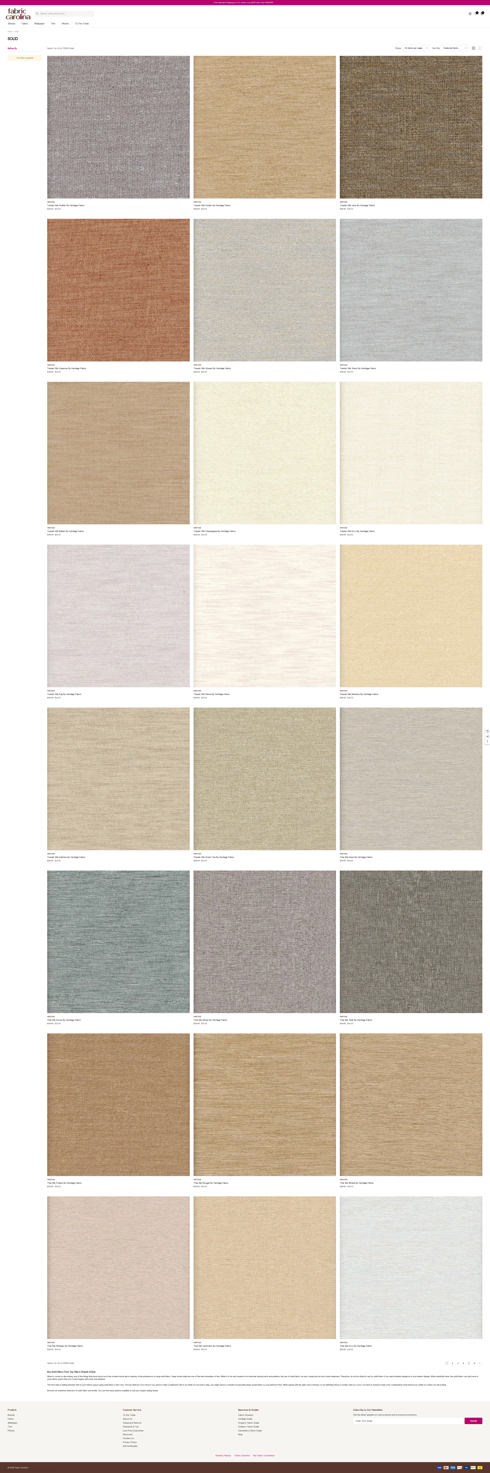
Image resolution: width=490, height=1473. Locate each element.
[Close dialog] (273, 706)
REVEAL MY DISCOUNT (245, 728)
